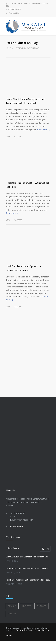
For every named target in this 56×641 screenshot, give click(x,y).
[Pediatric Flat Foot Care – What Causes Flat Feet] (28, 166)
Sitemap (9, 635)
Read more (42, 129)
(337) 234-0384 (14, 9)
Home (8, 48)
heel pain (12, 613)
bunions (18, 136)
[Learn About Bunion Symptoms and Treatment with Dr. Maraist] (28, 83)
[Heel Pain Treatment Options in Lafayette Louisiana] (28, 250)
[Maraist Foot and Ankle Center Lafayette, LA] (26, 26)
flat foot (41, 606)
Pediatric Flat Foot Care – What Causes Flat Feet (27, 568)
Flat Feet (18, 220)
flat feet (26, 606)
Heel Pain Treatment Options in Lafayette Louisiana (28, 579)
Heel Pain (18, 306)
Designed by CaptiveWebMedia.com (32, 630)
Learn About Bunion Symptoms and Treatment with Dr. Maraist (28, 556)
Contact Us (14, 13)
